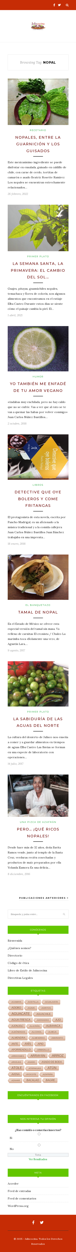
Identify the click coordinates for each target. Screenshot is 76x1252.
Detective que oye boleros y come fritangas (38, 499)
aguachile (43, 1014)
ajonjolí (17, 1026)
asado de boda (52, 1062)
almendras (38, 1038)
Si (11, 1138)
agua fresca (21, 1020)
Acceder (13, 1183)
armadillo (43, 1050)
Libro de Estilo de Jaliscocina (27, 970)
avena (16, 1074)
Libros (38, 484)
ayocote (31, 1074)
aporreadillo (21, 1049)
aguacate (21, 1014)
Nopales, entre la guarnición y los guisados (38, 144)
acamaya (16, 1002)
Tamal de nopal (38, 612)
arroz (58, 1056)
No (12, 1149)
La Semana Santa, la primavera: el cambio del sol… (38, 270)
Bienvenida (15, 940)
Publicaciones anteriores (43, 898)
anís (28, 1043)
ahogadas (43, 1020)
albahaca (53, 1025)
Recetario (38, 130)
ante (15, 1044)
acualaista (51, 1002)
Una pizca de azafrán (38, 822)
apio (40, 1044)
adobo (16, 1007)
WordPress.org (18, 1206)
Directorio (15, 955)
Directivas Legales (20, 978)
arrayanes (18, 1056)
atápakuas (35, 1068)
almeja (52, 1032)
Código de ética (18, 963)
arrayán (38, 1055)
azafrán (47, 1074)
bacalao (33, 1080)
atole (17, 1068)
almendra (18, 1038)
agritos (46, 1008)
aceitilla (33, 1002)
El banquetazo (38, 605)
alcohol (37, 1032)
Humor (38, 376)
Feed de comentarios (22, 1198)
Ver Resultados (38, 1159)
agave (31, 1008)
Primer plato (38, 256)
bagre (50, 1080)
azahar (16, 1080)
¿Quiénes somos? (19, 948)
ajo (58, 1019)
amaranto (57, 1038)
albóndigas (18, 1032)
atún (52, 1068)
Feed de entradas (19, 1191)
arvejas (16, 1062)
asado (31, 1062)
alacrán (35, 1026)
